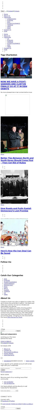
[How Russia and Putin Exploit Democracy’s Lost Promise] (14, 203)
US (8, 39)
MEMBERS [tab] (7, 361)
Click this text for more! (14, 317)
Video (9, 26)
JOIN (5, 31)
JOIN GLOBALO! (6, 341)
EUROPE (10, 20)
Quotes (6, 290)
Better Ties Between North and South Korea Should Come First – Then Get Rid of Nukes (17, 160)
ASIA (8, 22)
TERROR (10, 25)
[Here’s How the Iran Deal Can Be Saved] (14, 245)
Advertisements (9, 355)
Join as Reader (8, 382)
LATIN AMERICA (9, 283)
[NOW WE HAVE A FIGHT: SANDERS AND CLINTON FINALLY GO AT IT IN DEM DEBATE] (16, 78)
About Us (7, 16)
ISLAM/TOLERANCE (13, 23)
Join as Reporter (9, 383)
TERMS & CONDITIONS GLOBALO (22, 404)
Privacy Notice (8, 353)
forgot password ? (6, 372)
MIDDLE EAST (8, 285)
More (9, 28)
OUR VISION (6, 404)
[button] (5, 401)
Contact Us (7, 30)
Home (6, 14)
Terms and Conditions (11, 352)
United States (11, 19)
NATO (6, 288)
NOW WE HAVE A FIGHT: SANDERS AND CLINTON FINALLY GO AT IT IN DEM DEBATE (14, 85)
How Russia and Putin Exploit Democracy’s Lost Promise (16, 209)
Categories (7, 17)
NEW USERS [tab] (30, 361)
